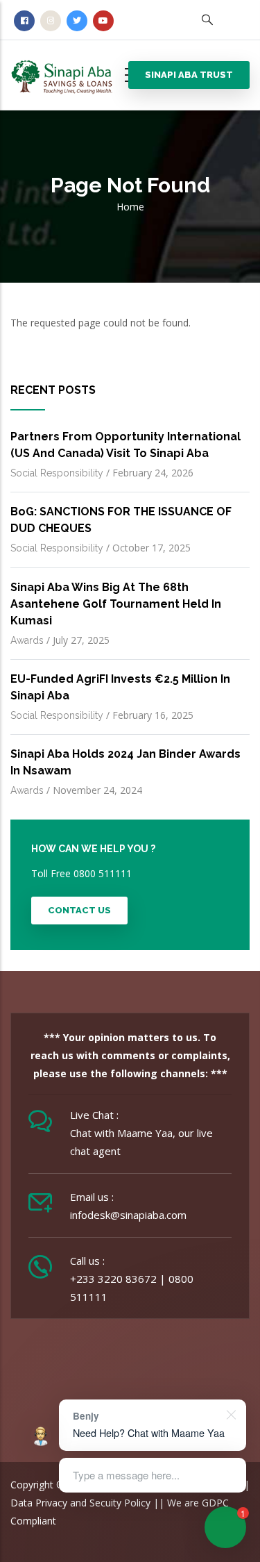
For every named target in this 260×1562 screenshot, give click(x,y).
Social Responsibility (56, 473)
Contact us (79, 910)
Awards (27, 640)
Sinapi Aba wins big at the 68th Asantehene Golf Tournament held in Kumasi (115, 604)
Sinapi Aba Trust (189, 74)
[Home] (72, 72)
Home (130, 206)
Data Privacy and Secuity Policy (80, 1502)
